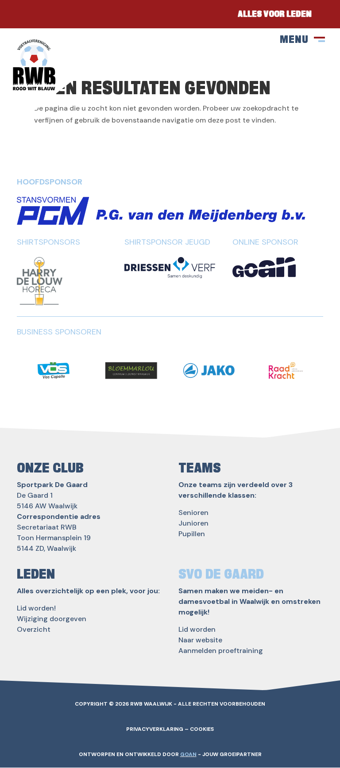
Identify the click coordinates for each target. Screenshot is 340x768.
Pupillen (191, 533)
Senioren (193, 512)
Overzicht (33, 629)
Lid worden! (36, 608)
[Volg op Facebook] (22, 14)
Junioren (193, 523)
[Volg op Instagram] (48, 14)
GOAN (188, 754)
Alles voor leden (275, 14)
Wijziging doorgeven (51, 618)
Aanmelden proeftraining (220, 650)
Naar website (200, 640)
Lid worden (197, 629)
